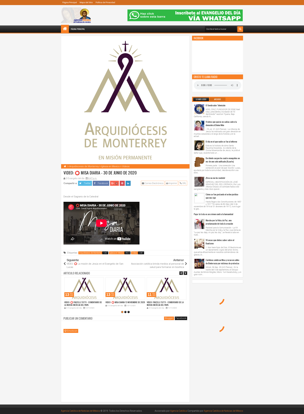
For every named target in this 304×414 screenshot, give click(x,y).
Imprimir (172, 183)
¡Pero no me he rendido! (215, 177)
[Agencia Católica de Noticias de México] (65, 29)
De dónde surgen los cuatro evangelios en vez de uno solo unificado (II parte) (223, 159)
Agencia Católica (178, 411)
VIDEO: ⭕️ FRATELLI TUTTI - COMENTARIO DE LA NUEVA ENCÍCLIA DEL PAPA (83, 303)
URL (184, 183)
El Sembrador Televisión (215, 105)
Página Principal (69, 2)
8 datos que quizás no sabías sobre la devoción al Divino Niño (221, 123)
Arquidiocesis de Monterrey (90, 253)
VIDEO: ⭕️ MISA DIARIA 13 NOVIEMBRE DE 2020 (125, 302)
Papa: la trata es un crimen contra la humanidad (213, 214)
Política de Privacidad (105, 2)
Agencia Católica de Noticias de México (80, 411)
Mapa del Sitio (86, 2)
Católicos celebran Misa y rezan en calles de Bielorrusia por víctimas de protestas (222, 261)
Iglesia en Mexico (117, 253)
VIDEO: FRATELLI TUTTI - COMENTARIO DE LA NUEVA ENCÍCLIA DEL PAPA (165, 303)
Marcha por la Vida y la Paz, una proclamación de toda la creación (219, 222)
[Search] (240, 29)
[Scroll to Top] (299, 409)
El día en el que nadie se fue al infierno (221, 141)
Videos (134, 253)
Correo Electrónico (153, 183)
